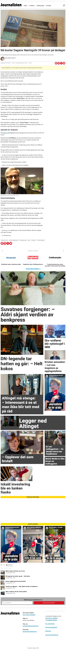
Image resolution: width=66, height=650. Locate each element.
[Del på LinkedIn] (58, 63)
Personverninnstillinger (51, 635)
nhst (29, 240)
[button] (2, 251)
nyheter (34, 240)
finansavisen (23, 240)
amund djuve (4, 240)
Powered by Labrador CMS (33, 648)
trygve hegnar (40, 240)
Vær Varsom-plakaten (51, 618)
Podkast (32, 5)
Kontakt (48, 5)
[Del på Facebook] (56, 63)
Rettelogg (48, 631)
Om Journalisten (50, 623)
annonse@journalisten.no (30, 631)
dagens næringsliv (13, 240)
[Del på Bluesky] (64, 63)
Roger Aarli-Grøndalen (29, 615)
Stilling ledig (40, 5)
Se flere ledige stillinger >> (33, 269)
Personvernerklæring (51, 627)
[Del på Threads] (61, 63)
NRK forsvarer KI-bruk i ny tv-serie (15, 571)
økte (5, 133)
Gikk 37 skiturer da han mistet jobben (16, 591)
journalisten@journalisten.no (31, 626)
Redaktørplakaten (52, 620)
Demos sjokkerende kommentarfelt (16, 581)
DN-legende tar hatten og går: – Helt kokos (18, 576)
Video (25, 5)
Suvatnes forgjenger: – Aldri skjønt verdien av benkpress (22, 586)
